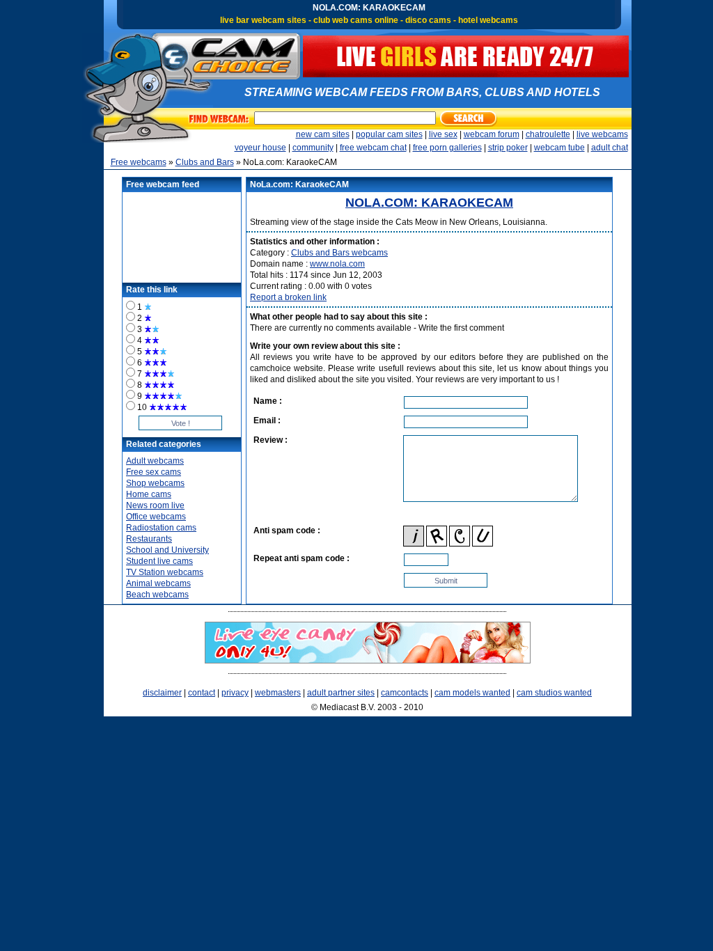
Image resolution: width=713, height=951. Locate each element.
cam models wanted (472, 693)
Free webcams (138, 162)
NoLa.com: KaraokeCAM (429, 203)
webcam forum (491, 134)
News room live (155, 505)
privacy (235, 693)
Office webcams (156, 516)
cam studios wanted (554, 693)
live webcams (602, 134)
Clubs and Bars (204, 162)
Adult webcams (155, 461)
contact (201, 693)
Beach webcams (157, 594)
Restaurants (149, 539)
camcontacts (404, 693)
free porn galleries (447, 147)
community (313, 147)
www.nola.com (337, 264)
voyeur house (260, 147)
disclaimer (162, 693)
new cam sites (323, 134)
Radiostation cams (161, 528)
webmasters (278, 693)
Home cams (148, 494)
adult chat (609, 147)
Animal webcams (158, 583)
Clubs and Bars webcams (339, 253)
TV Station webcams (164, 572)
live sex (443, 134)
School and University (167, 550)
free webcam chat (373, 147)
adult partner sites (341, 693)
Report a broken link (288, 297)
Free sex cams (153, 472)
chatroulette (548, 134)
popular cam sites (389, 134)
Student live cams (159, 561)
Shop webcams (155, 483)
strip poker (508, 147)
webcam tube (559, 147)
